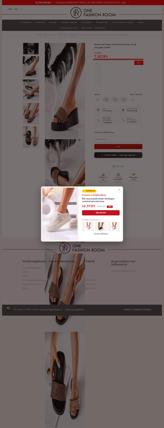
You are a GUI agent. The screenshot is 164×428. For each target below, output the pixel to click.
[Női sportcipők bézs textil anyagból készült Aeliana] (114, 226)
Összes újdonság (101, 233)
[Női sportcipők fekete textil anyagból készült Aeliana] (101, 226)
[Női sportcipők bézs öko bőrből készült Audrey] (88, 226)
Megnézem (101, 213)
